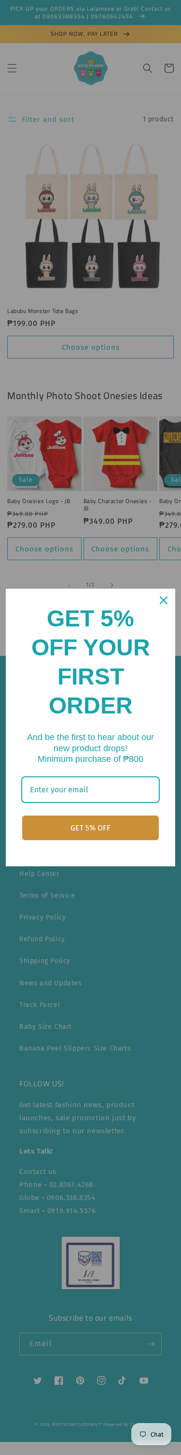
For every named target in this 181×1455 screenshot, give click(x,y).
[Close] (163, 600)
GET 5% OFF (90, 827)
